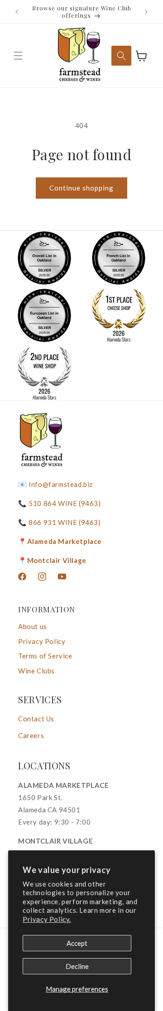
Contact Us (36, 719)
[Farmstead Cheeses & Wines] (79, 55)
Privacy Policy (41, 641)
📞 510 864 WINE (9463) (59, 503)
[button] (18, 56)
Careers (31, 735)
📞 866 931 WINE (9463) (59, 522)
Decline (77, 966)
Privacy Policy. (47, 919)
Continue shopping (81, 188)
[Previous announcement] (17, 12)
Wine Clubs (36, 671)
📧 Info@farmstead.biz (55, 484)
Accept (77, 943)
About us (32, 626)
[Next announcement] (146, 12)
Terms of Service (45, 656)
